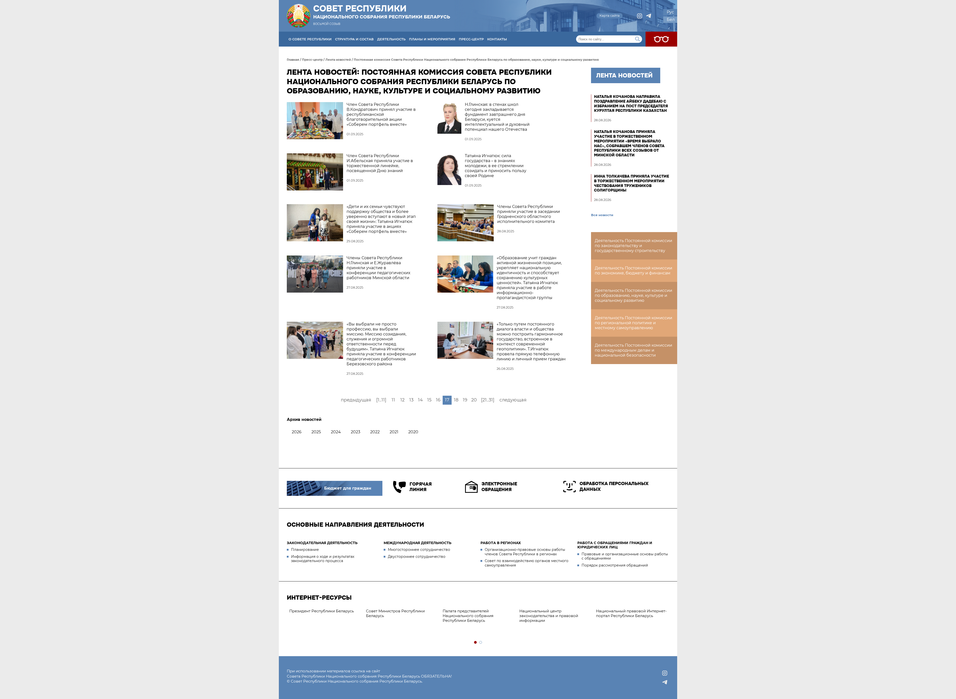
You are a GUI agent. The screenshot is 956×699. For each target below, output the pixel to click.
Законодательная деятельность (322, 543)
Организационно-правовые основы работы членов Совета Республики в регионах (525, 551)
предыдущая (356, 400)
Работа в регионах (500, 543)
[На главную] (298, 16)
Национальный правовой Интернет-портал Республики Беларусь (631, 613)
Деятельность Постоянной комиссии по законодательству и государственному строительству (633, 245)
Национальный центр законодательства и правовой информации (548, 616)
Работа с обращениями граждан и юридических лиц (614, 545)
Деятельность (391, 39)
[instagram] (639, 15)
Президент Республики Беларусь (321, 611)
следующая (513, 400)
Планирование (305, 549)
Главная (293, 60)
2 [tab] (480, 642)
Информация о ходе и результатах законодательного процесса (322, 558)
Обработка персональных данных (614, 486)
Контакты (497, 39)
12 (402, 400)
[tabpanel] (325, 611)
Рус (670, 12)
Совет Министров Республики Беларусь (395, 613)
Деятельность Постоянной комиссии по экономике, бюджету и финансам (633, 270)
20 (474, 400)
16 (438, 400)
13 (411, 400)
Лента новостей (338, 60)
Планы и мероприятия (432, 39)
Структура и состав (354, 39)
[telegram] (648, 15)
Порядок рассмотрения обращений (615, 565)
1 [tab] (475, 642)
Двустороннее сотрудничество (416, 556)
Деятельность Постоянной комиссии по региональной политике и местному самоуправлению (633, 323)
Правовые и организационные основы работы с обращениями (625, 556)
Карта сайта (609, 15)
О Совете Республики (310, 39)
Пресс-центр (471, 39)
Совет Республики (381, 11)
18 (456, 400)
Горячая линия (421, 487)
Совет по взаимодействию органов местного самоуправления (526, 563)
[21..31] (487, 400)
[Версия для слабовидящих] (661, 39)
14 (420, 400)
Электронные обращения (499, 486)
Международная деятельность (417, 543)
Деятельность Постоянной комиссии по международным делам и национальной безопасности (633, 350)
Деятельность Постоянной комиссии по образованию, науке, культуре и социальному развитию (633, 295)
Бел (671, 19)
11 (393, 400)
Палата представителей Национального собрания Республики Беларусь (468, 616)
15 (429, 400)
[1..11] (381, 400)
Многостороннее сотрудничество (419, 549)
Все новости (602, 215)
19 (465, 400)
